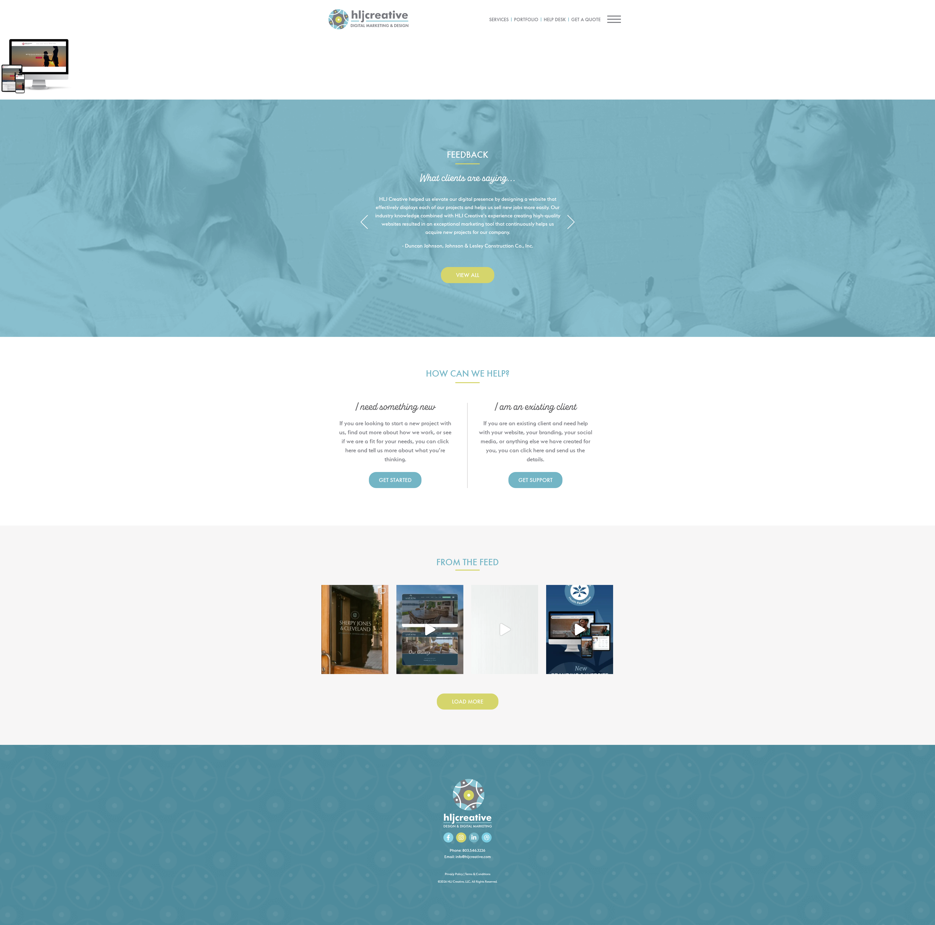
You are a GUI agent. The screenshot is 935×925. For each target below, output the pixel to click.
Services (499, 19)
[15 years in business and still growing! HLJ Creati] (504, 629)
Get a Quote (586, 19)
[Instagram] (461, 837)
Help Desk (555, 19)
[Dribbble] (487, 837)
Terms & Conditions (477, 874)
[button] (364, 222)
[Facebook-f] (448, 837)
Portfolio (526, 19)
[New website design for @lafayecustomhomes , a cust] (429, 629)
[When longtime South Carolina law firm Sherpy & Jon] (354, 629)
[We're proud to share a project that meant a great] (579, 629)
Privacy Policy (454, 874)
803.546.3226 (473, 850)
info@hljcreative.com (473, 856)
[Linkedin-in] (474, 837)
